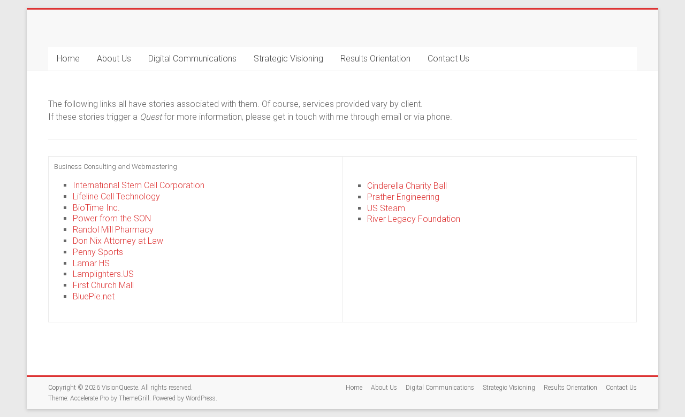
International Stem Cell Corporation (138, 185)
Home (68, 58)
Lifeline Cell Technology (116, 196)
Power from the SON (112, 218)
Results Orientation (375, 58)
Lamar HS (91, 263)
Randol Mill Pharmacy (113, 230)
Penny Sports (98, 252)
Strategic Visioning (288, 58)
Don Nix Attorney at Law (118, 241)
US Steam (386, 208)
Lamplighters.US (103, 274)
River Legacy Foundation (413, 219)
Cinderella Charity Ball (407, 186)
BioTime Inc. (96, 208)
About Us (114, 58)
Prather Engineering (403, 197)
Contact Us (448, 58)
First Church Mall (103, 285)
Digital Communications (192, 58)
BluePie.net (94, 296)
